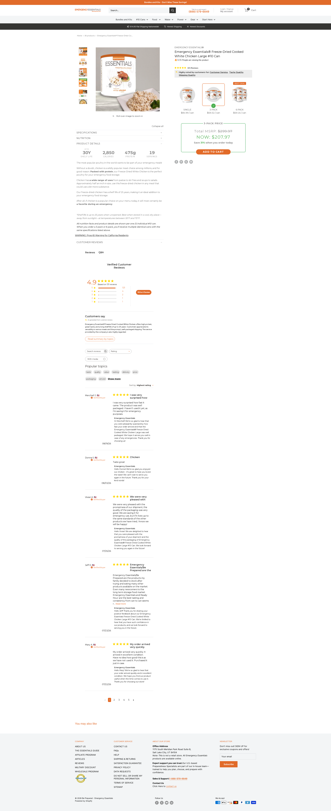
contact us (171, 786)
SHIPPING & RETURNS (125, 759)
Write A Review (144, 292)
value (106, 372)
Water (167, 19)
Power (180, 19)
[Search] (172, 10)
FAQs (116, 750)
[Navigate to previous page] (105, 700)
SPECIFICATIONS (87, 132)
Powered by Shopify (83, 801)
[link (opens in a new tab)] (81, 774)
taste (88, 372)
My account (226, 11)
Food (155, 19)
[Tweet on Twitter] (186, 162)
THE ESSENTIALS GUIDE (87, 750)
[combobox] (120, 351)
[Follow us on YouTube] (166, 803)
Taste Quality (236, 72)
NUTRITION (83, 138)
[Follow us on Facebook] (157, 803)
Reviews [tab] (90, 252)
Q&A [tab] (101, 252)
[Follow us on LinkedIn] (171, 803)
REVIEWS (79, 763)
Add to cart (213, 151)
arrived (102, 379)
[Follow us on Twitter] (162, 803)
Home (79, 35)
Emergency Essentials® (189, 47)
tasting (115, 372)
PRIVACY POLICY (122, 767)
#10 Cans (140, 19)
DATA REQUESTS (122, 771)
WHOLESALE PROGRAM (87, 771)
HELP (116, 755)
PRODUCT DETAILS (88, 143)
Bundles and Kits (124, 19)
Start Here (207, 19)
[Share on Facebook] (176, 162)
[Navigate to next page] (133, 700)
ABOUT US (80, 746)
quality (97, 372)
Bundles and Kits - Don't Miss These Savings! (165, 2)
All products (90, 35)
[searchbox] (94, 351)
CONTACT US (120, 746)
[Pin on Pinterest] (181, 162)
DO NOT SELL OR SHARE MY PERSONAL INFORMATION (128, 777)
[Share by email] (191, 162)
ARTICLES (80, 759)
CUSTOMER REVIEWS (90, 242)
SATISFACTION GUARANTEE (128, 763)
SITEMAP (118, 787)
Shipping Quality (187, 75)
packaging (91, 379)
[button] (246, 10)
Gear (193, 19)
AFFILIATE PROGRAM (85, 755)
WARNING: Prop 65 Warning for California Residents (101, 235)
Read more (121, 604)
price (135, 372)
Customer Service (219, 72)
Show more (114, 379)
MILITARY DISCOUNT (85, 767)
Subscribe (229, 764)
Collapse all (158, 126)
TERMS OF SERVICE (123, 782)
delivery (125, 372)
